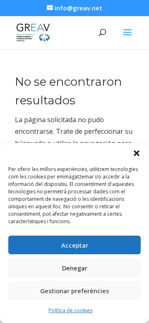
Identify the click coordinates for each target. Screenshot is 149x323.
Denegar (74, 268)
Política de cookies (70, 310)
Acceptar (74, 245)
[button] (136, 153)
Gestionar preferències (74, 291)
